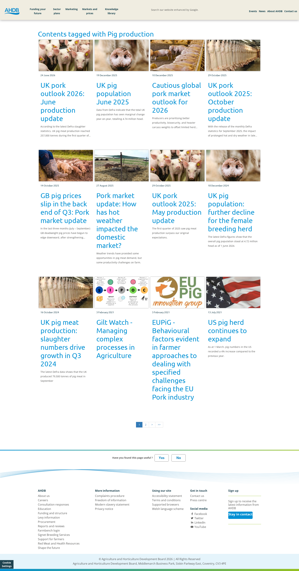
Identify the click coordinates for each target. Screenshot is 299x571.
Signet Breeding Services (54, 535)
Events (253, 11)
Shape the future (49, 548)
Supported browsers (165, 504)
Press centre (198, 500)
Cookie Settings (7, 564)
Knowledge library (111, 11)
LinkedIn (199, 522)
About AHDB (274, 11)
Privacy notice (104, 509)
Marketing (71, 9)
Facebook (200, 514)
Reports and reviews (51, 526)
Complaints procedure (109, 496)
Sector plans (57, 11)
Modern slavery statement (112, 504)
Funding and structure (52, 513)
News (262, 11)
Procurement (46, 522)
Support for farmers (51, 539)
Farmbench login (49, 530)
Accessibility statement (167, 496)
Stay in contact (240, 514)
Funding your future (38, 11)
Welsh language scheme (168, 509)
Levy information (49, 517)
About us (44, 496)
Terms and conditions (166, 500)
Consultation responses (53, 504)
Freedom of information (110, 500)
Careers (43, 500)
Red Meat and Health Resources (59, 543)
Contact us (290, 11)
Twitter (199, 518)
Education (44, 509)
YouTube (200, 527)
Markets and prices (89, 11)
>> (159, 424)
